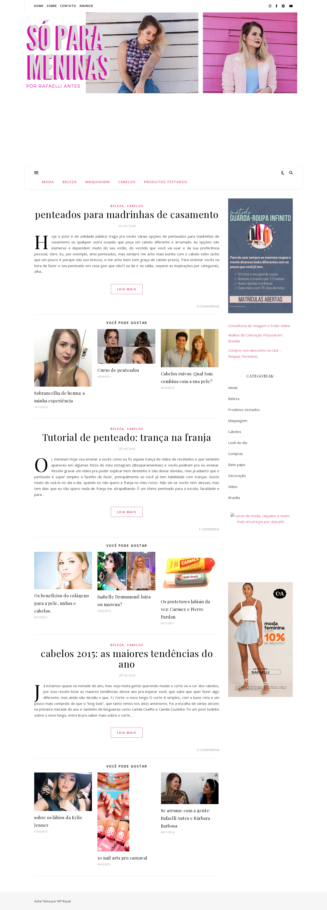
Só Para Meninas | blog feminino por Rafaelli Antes (163, 50)
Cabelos (126, 181)
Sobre (52, 6)
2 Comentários (208, 306)
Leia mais (126, 289)
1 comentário (208, 528)
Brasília (234, 497)
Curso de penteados (118, 370)
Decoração (237, 475)
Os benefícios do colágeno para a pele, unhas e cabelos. (61, 603)
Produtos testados (165, 181)
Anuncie (86, 6)
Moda (48, 181)
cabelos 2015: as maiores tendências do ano (127, 658)
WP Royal (64, 901)
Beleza (69, 181)
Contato (68, 6)
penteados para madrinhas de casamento (127, 214)
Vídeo (232, 486)
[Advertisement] (163, 129)
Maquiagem (97, 181)
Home (38, 6)
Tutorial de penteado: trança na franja (126, 437)
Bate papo (236, 464)
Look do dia (237, 442)
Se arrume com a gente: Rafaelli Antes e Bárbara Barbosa (185, 818)
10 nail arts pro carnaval (122, 858)
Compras (235, 453)
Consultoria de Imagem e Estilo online (259, 325)
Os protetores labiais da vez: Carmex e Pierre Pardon (185, 609)
